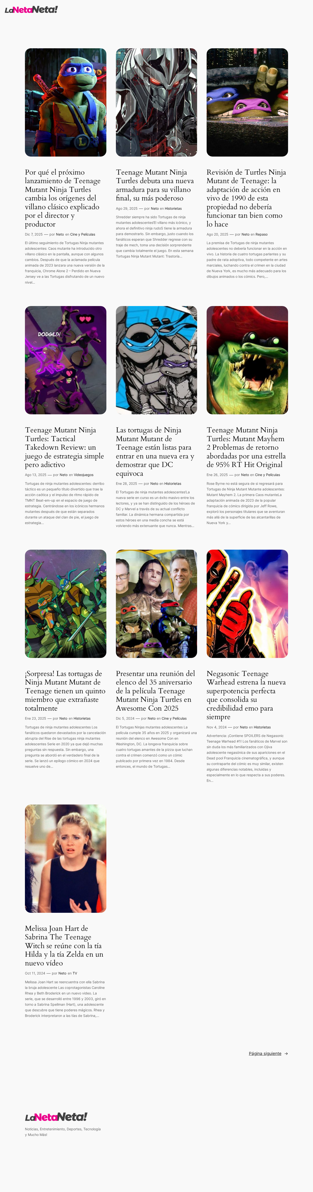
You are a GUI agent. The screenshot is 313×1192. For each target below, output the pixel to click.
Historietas (173, 208)
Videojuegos (83, 475)
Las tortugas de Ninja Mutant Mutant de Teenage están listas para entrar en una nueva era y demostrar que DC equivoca (155, 452)
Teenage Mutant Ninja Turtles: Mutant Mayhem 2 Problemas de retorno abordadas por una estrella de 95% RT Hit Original (246, 447)
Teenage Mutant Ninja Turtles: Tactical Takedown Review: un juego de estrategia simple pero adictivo (64, 447)
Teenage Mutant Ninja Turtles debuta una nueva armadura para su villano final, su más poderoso (155, 185)
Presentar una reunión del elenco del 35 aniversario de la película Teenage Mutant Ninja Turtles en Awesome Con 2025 (155, 691)
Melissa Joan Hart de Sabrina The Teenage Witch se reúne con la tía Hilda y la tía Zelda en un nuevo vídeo (64, 946)
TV (75, 973)
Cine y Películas (82, 234)
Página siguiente (268, 1053)
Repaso (262, 234)
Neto (60, 234)
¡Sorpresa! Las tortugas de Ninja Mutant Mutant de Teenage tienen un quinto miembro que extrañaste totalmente (65, 691)
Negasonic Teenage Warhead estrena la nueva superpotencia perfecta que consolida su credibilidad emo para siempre (246, 696)
